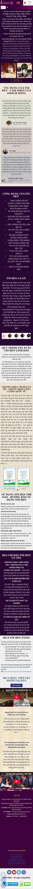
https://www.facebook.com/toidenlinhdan (17, 671)
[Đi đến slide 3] (17, 489)
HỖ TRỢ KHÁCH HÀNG (17, 851)
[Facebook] (9, 872)
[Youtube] (14, 872)
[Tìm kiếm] (7, 7)
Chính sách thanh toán (16, 854)
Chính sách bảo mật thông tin (16, 861)
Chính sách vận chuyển (16, 856)
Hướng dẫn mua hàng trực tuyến (16, 863)
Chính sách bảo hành (16, 858)
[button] (11, 3)
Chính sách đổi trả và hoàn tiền (16, 860)
